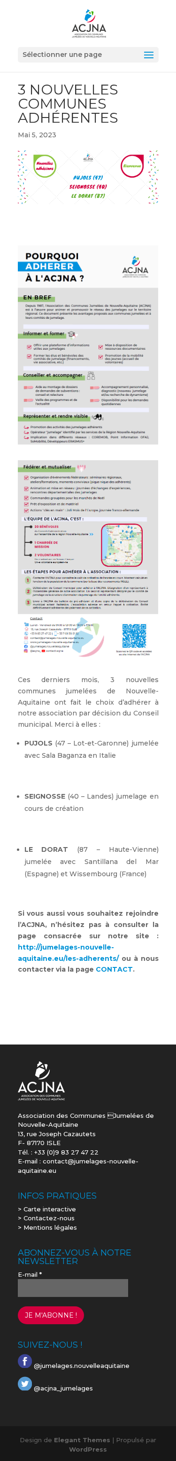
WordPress (88, 1449)
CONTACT (114, 969)
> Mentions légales (47, 1227)
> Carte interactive (47, 1209)
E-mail (30, 1274)
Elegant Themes (82, 1440)
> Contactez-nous (46, 1218)
